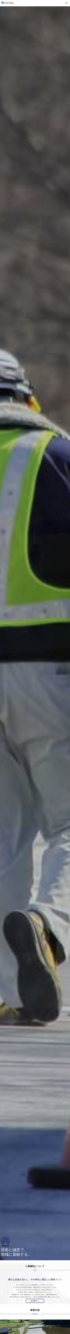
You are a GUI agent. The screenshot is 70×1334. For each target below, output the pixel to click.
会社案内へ (35, 1301)
